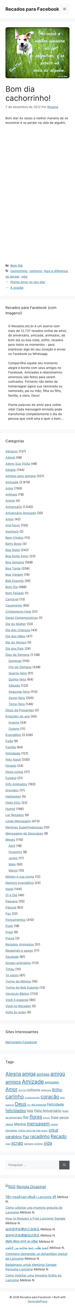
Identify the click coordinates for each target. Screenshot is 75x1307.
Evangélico (13, 735)
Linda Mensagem (18, 821)
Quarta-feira (18, 673)
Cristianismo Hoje (18, 611)
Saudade (12, 957)
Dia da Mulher (15, 624)
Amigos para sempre (20, 476)
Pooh (9, 926)
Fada (9, 741)
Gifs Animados (16, 784)
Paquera (11, 901)
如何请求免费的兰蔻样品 (22, 1229)
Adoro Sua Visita (17, 464)
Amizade (11, 482)
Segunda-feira (19, 692)
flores (36, 1117)
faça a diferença (56, 271)
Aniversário (13, 507)
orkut (53, 1130)
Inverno (14, 722)
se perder (12, 276)
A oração (16, 287)
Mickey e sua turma (19, 876)
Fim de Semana (20, 667)
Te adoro (12, 975)
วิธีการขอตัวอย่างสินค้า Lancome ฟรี (30, 1197)
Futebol (10, 778)
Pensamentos (15, 920)
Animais (11, 494)
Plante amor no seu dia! (27, 282)
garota (63, 1117)
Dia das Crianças (17, 630)
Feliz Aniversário (47, 1111)
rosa (7, 1143)
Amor (9, 488)
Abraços (11, 451)
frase (54, 1117)
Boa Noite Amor (17, 556)
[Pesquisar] (64, 1165)
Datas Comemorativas (21, 618)
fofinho (46, 1117)
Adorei (10, 457)
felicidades (15, 1110)
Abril (12, 846)
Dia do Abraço (15, 642)
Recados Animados (19, 944)
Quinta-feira (17, 679)
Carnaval (11, 599)
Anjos (9, 519)
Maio (12, 864)
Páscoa (10, 907)
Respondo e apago (19, 950)
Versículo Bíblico (17, 994)
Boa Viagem (14, 574)
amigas (43, 1074)
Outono (14, 729)
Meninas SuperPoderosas (24, 827)
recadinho (40, 1136)
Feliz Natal (13, 759)
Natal (9, 889)
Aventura (12, 531)
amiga (29, 1074)
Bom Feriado (14, 593)
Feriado (10, 766)
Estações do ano (17, 716)
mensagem (38, 1123)
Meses (10, 839)
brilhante (33, 1090)
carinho (14, 1096)
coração (50, 1096)
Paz (8, 913)
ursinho (38, 1143)
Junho (13, 858)
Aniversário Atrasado (20, 513)
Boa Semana (14, 562)
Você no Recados (18, 1006)
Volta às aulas (15, 1012)
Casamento (13, 605)
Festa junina (14, 772)
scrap (17, 1143)
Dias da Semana (17, 655)
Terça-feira (17, 704)
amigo (57, 1074)
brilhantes (46, 1090)
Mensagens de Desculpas (24, 833)
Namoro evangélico (19, 883)
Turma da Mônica (18, 981)
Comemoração (32, 1097)
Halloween (13, 796)
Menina (20, 1124)
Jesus (9, 1124)
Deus (20, 1104)
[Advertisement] (37, 155)
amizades (52, 1082)
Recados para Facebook (32, 9)
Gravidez (12, 790)
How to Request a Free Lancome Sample (35, 1218)
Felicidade (12, 753)
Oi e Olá (11, 895)
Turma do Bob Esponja (22, 987)
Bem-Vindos (14, 537)
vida (24, 276)
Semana (28, 1143)
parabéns (13, 1136)
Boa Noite (12, 550)
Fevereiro (15, 852)
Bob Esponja (14, 581)
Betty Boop (13, 544)
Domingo (15, 661)
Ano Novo (12, 525)
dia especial (38, 1104)
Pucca (9, 938)
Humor (10, 809)
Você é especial (16, 1000)
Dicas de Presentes (19, 710)
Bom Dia (16, 265)
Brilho (57, 1089)
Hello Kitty (13, 803)
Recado (59, 1136)
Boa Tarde (13, 568)
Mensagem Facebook (21, 1042)
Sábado (14, 685)
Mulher (44, 1130)
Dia (28, 1105)
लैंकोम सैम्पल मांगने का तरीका (21, 1241)
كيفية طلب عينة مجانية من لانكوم (27, 1248)
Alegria (10, 470)
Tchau (9, 969)
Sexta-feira (17, 698)
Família (10, 747)
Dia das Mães (15, 636)
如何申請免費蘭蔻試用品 (22, 1235)
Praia (9, 932)
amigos (13, 1082)
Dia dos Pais (14, 648)
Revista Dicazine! (31, 1186)
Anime (10, 500)
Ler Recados (14, 815)
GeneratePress (37, 1301)
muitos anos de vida (29, 1130)
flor (26, 1117)
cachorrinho (18, 271)
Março (13, 870)
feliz (30, 1111)
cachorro (35, 271)
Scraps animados (18, 963)
